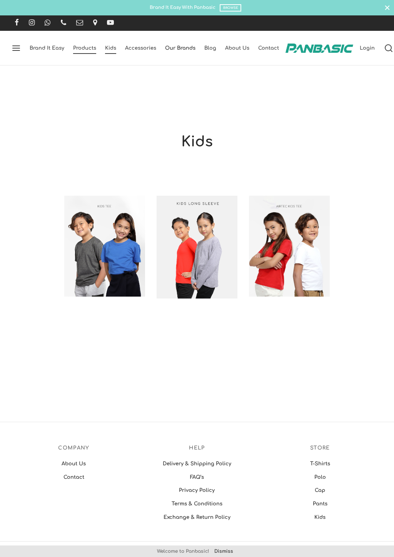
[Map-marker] (95, 23)
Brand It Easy (47, 48)
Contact (268, 48)
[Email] (79, 23)
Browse (230, 8)
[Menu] (16, 48)
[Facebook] (17, 23)
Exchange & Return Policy (197, 517)
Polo (320, 477)
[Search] (388, 48)
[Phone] (63, 23)
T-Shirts (320, 463)
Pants (320, 504)
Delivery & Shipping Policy (197, 463)
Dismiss (223, 551)
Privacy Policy (197, 490)
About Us (237, 48)
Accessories (140, 48)
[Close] (387, 7)
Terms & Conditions (197, 504)
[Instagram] (32, 23)
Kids (110, 48)
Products (84, 48)
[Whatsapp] (47, 23)
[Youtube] (110, 23)
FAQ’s (197, 477)
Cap (320, 490)
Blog (210, 48)
